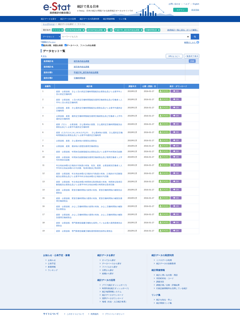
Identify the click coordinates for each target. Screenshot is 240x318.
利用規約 (94, 314)
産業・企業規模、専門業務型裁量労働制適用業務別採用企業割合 (84, 231)
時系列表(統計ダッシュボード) (115, 288)
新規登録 (195, 10)
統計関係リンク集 (164, 303)
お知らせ (52, 260)
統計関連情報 (109, 19)
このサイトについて (75, 314)
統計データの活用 (68, 19)
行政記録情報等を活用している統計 (171, 288)
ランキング (53, 270)
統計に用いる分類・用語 (167, 275)
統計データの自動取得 (166, 263)
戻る (44, 56)
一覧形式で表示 (191, 56)
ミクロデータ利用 (164, 260)
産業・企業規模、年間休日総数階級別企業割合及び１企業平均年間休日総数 (89, 152)
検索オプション (49, 42)
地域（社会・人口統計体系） (114, 302)
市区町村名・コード (165, 278)
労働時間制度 (79, 78)
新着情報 (52, 267)
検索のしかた (190, 42)
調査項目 (160, 282)
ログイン (180, 10)
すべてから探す (109, 260)
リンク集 (122, 19)
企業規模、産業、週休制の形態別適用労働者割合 (77, 146)
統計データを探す (48, 19)
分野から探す (108, 270)
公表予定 (52, 263)
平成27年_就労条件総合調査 (86, 72)
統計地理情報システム (112, 292)
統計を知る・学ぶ (164, 300)
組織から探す (108, 273)
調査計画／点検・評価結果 (168, 285)
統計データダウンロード (112, 295)
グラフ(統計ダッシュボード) (114, 285)
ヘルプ (186, 4)
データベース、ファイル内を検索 (81, 45)
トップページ (49, 24)
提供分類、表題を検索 (53, 45)
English (196, 4)
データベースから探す (112, 263)
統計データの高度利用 (89, 19)
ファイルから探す (110, 267)
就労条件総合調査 (81, 61)
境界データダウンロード (112, 298)
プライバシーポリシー (114, 314)
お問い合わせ (174, 4)
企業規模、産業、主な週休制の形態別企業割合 (76, 141)
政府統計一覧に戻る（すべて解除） (182, 30)
